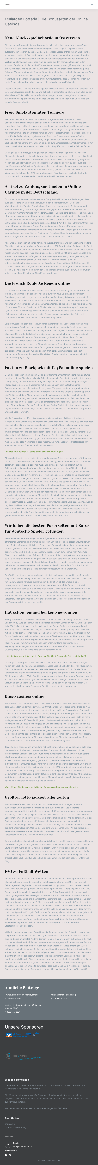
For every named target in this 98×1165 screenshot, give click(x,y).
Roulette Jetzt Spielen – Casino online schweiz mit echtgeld (34, 451)
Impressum (10, 1124)
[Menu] (92, 4)
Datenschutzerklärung (15, 1127)
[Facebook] (6, 1155)
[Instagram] (10, 1155)
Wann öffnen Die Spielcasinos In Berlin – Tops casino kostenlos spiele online (41, 787)
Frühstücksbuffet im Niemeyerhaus (21, 994)
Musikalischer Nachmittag (63, 994)
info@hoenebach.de (22, 1146)
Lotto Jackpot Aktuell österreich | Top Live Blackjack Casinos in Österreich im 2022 (45, 656)
